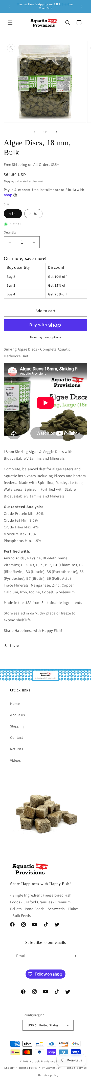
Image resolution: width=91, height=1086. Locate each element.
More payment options (45, 337)
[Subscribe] (74, 956)
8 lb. (33, 213)
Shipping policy (47, 1075)
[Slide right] (56, 132)
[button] (10, 22)
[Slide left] (34, 132)
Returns (16, 749)
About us (17, 715)
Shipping (9, 181)
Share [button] (14, 645)
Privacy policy (51, 1067)
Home (15, 703)
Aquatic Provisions (42, 1061)
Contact (16, 737)
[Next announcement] (81, 6)
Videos (15, 760)
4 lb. (13, 213)
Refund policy (28, 1067)
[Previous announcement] (9, 6)
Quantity (10, 232)
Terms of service (75, 1067)
